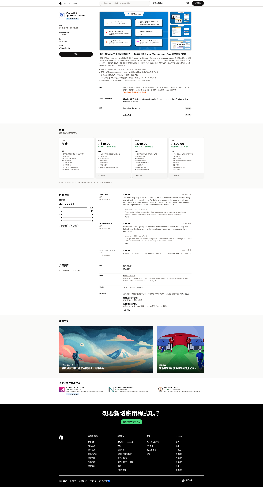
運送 (119, 466)
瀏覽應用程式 (158, 3)
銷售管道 (91, 442)
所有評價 (74, 226)
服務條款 (73, 481)
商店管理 (91, 466)
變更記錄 (140, 287)
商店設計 (91, 458)
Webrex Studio (64, 48)
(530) (65, 41)
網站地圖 (93, 481)
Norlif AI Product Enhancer (124, 387)
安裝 (76, 54)
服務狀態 (179, 470)
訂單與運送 (92, 454)
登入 (188, 3)
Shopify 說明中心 (153, 442)
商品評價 (121, 450)
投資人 (178, 450)
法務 (177, 466)
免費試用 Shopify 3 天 (131, 422)
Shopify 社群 (151, 450)
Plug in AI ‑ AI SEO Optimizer (76, 387)
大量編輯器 (127, 115)
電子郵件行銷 (122, 458)
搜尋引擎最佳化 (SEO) (131, 108)
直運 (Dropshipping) (125, 442)
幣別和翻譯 (122, 470)
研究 (148, 454)
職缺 (177, 446)
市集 (119, 446)
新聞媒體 (179, 454)
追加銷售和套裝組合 (125, 454)
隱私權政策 (127, 266)
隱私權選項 (103, 481)
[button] (82, 391)
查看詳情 (126, 310)
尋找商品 (91, 446)
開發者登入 (63, 481)
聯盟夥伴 (179, 462)
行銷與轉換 (92, 462)
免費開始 (198, 3)
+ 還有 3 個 (181, 44)
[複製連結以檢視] (109, 194)
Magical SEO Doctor (171, 387)
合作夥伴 (179, 458)
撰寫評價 (64, 226)
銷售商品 (91, 450)
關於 (177, 442)
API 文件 (150, 446)
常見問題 (126, 269)
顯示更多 (127, 217)
